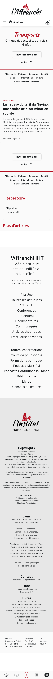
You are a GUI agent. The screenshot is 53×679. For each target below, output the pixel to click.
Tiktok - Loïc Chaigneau (26, 535)
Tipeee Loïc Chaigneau (26, 589)
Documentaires (26, 321)
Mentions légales (26, 495)
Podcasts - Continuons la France (26, 519)
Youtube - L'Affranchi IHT (26, 522)
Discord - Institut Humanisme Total (26, 556)
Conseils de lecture (26, 387)
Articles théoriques (26, 332)
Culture (39, 78)
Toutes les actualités (26, 54)
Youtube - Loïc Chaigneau (26, 532)
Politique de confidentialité (26, 498)
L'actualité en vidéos (26, 337)
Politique (22, 74)
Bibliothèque (26, 376)
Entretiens (26, 316)
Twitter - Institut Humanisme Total (26, 547)
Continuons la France (26, 601)
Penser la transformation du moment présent (26, 610)
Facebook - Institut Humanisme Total (26, 544)
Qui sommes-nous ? (44, 641)
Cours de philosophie (26, 355)
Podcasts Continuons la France (26, 371)
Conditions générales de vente (26, 500)
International (27, 78)
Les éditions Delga (26, 566)
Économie (33, 74)
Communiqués (26, 326)
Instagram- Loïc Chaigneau (26, 538)
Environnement (21, 81)
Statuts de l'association (26, 503)
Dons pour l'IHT (26, 592)
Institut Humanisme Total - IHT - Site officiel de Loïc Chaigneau (13, 642)
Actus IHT (26, 62)
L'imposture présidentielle (26, 617)
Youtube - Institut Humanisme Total (26, 550)
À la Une (26, 295)
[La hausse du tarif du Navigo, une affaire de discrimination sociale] (26, 95)
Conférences (26, 311)
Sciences (14, 78)
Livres (26, 382)
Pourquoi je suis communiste (26, 613)
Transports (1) (12, 212)
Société (44, 74)
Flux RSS (29, 641)
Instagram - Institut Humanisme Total (26, 553)
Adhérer (29, 646)
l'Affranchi (29, 638)
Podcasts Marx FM (26, 366)
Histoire (35, 81)
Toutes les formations (26, 350)
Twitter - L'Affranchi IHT (26, 528)
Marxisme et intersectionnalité (26, 607)
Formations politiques (26, 360)
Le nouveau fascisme (26, 623)
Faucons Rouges (26, 620)
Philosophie (10, 74)
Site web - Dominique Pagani (26, 562)
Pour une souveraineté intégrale (26, 604)
